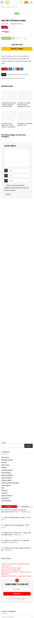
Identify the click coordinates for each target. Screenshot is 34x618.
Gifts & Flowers (6, 472)
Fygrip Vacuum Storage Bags (14, 525)
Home (2, 7)
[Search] (21, 2)
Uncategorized (6, 500)
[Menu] (2, 2)
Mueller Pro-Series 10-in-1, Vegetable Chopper (16, 576)
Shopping (4, 490)
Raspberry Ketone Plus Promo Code (17, 74)
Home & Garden (6, 478)
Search (3, 443)
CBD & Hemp (5, 465)
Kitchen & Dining (6, 480)
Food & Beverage (6, 470)
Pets (2, 488)
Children (4, 467)
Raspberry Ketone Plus (16, 24)
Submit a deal (26, 2)
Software (4, 493)
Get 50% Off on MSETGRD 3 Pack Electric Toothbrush (8, 125)
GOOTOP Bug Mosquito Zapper (14, 517)
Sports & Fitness (6, 495)
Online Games (5, 485)
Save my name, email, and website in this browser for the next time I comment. (16, 187)
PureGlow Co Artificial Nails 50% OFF (24, 124)
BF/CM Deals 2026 (7, 460)
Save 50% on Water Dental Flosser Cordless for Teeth (24, 104)
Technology (5, 498)
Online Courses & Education (10, 483)
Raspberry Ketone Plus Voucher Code (13, 78)
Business (4, 462)
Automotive (5, 457)
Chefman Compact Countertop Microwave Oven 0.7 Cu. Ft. (13, 511)
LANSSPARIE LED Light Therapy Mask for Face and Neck (9, 104)
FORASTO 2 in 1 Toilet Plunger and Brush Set (16, 549)
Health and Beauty (7, 475)
